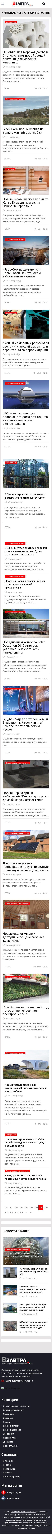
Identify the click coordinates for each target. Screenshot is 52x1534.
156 (6, 1212)
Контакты (8, 1472)
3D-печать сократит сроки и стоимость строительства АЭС (33, 1272)
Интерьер (10, 169)
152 (31, 1207)
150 (21, 1207)
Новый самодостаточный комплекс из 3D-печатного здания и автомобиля (25, 1088)
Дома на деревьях (12, 1429)
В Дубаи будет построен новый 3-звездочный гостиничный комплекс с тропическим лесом (25, 724)
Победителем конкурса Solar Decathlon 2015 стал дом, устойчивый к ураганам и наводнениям (24, 647)
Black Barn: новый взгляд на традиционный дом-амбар (23, 130)
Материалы (11, 22)
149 (16, 1207)
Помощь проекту (11, 1476)
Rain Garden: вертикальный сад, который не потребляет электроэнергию (26, 1010)
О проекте (8, 1460)
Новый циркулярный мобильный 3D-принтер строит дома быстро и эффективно (25, 796)
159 (21, 1212)
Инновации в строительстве (23, 1511)
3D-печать (8, 1441)
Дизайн (6, 1421)
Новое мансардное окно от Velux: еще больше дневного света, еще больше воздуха (25, 1142)
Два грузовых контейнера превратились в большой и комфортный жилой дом (33, 1307)
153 (36, 1207)
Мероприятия (10, 1437)
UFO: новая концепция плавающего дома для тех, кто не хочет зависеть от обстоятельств (25, 418)
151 (26, 1207)
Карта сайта (9, 1468)
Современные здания (15, 99)
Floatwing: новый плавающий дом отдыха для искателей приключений (25, 584)
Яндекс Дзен (15, 1492)
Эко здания (8, 1433)
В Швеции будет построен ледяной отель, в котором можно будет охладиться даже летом (26, 551)
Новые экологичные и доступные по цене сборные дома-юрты (23, 937)
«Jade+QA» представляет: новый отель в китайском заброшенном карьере (22, 273)
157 (11, 1212)
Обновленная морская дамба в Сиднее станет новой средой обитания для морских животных (25, 57)
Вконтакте (14, 1498)
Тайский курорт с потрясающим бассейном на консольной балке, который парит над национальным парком (32, 1292)
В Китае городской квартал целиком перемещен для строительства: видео (33, 1325)
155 (46, 1207)
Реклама (7, 1464)
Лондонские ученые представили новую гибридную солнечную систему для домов (26, 867)
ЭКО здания (11, 462)
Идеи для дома (10, 1445)
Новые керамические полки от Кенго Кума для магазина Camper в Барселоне (25, 202)
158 (16, 1212)
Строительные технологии (17, 763)
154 (41, 1207)
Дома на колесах (11, 1425)
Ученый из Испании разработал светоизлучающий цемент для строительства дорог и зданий (26, 346)
